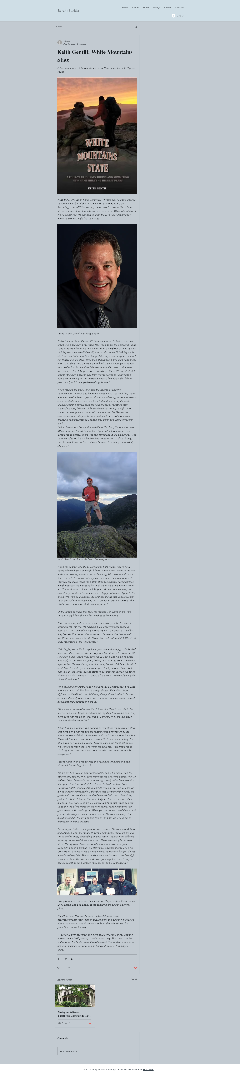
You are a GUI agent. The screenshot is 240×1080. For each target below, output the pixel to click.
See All (134, 979)
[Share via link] (79, 959)
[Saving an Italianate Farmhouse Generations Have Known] (75, 996)
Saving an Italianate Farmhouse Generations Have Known (74, 1013)
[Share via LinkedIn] (72, 959)
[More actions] (135, 42)
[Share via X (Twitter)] (65, 959)
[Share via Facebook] (58, 959)
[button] (136, 27)
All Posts (58, 26)
